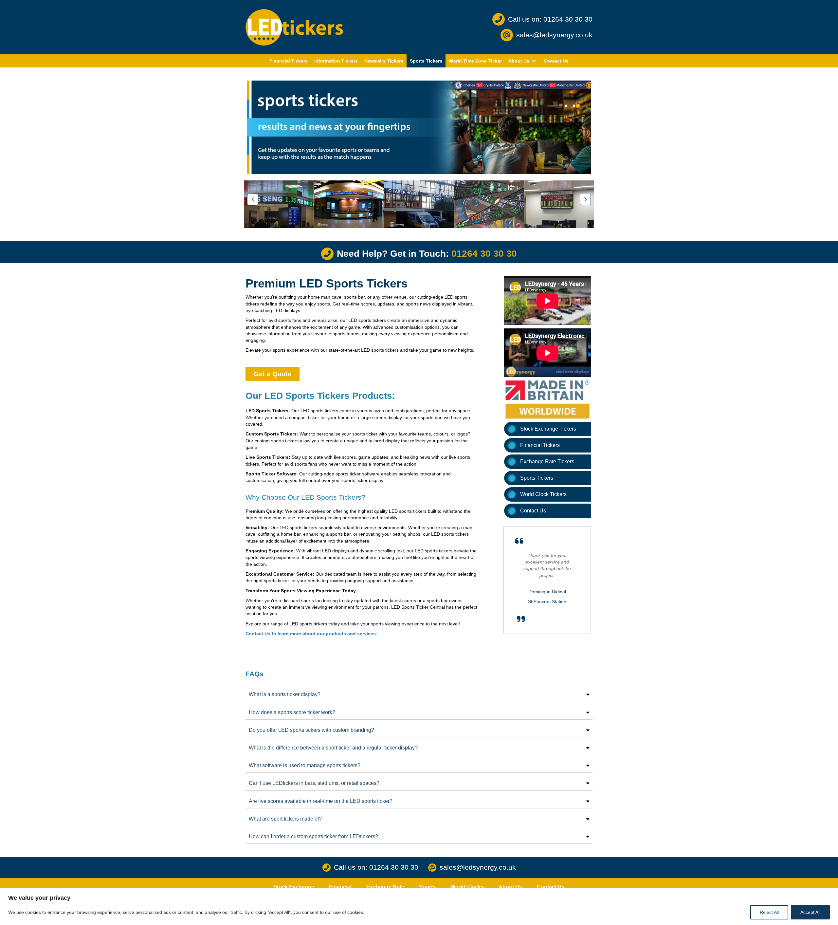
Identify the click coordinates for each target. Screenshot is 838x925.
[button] (252, 199)
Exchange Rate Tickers (547, 461)
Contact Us (533, 510)
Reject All (769, 912)
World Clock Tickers (543, 494)
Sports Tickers (536, 478)
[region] (419, 906)
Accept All (810, 912)
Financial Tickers (540, 445)
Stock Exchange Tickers (548, 429)
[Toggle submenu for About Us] (534, 61)
